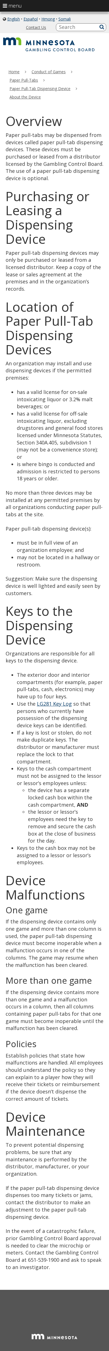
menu (14, 5)
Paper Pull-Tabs (24, 80)
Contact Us (36, 27)
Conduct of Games (49, 71)
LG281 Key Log (54, 703)
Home (14, 71)
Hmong (48, 19)
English (13, 19)
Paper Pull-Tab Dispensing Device (40, 88)
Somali (64, 19)
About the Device (25, 97)
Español (30, 19)
